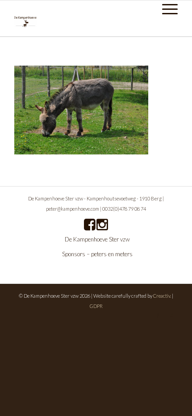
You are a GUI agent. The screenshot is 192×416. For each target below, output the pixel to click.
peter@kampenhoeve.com (72, 209)
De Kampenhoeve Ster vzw (97, 239)
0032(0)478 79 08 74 (124, 209)
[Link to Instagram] (171, 315)
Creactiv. (162, 296)
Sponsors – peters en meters (97, 254)
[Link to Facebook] (157, 315)
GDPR (96, 306)
